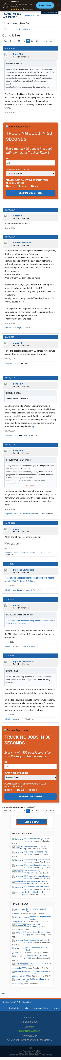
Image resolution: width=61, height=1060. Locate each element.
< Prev (4, 41)
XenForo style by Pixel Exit (30, 1051)
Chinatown (28, 841)
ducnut (16, 529)
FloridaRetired (10, 590)
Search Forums (10, 23)
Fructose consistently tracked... (37, 839)
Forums (29, 15)
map (32, 426)
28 (24, 41)
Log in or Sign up (50, 12)
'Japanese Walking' (32, 870)
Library (29, 1026)
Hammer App (29, 1035)
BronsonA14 (17, 914)
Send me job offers (30, 192)
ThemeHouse (46, 1055)
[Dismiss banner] (58, 5)
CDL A (11, 186)
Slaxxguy (26, 935)
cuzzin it (17, 215)
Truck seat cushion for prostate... (33, 846)
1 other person (45, 553)
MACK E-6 (8, 328)
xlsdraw (25, 895)
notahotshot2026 (19, 968)
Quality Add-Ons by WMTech (30, 1053)
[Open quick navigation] (55, 29)
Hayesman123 (33, 927)
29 (28, 41)
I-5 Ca (22, 849)
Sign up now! (32, 821)
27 (19, 41)
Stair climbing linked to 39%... (36, 852)
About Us (29, 1017)
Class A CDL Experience (18, 169)
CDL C (36, 186)
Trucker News (29, 1022)
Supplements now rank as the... (37, 887)
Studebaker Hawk (22, 242)
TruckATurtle (17, 984)
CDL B (23, 186)
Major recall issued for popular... (37, 865)
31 (37, 41)
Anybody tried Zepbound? (33, 892)
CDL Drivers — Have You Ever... (36, 956)
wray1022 (27, 958)
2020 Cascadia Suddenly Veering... (37, 932)
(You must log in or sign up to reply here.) (18, 807)
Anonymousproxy (19, 921)
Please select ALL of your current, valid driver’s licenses (27, 181)
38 (46, 41)
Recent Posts (25, 23)
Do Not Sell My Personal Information (29, 1040)
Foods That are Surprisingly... (36, 881)
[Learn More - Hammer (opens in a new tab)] (30, 5)
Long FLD (18, 54)
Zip (7, 158)
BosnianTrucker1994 (20, 976)
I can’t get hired (33, 924)
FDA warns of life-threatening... (37, 876)
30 (32, 41)
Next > (51, 41)
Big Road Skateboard (13, 514)
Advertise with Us (29, 1031)
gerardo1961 (17, 952)
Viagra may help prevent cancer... (37, 860)
